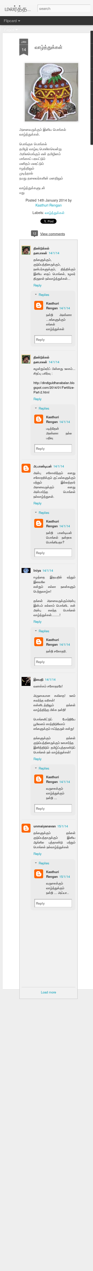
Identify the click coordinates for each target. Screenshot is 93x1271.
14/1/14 (54, 252)
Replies (44, 294)
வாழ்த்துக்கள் (48, 46)
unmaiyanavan (44, 826)
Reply (37, 285)
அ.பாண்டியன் (42, 466)
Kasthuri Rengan (48, 205)
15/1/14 (62, 826)
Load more (48, 992)
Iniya (37, 570)
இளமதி (38, 679)
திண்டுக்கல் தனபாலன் (41, 250)
